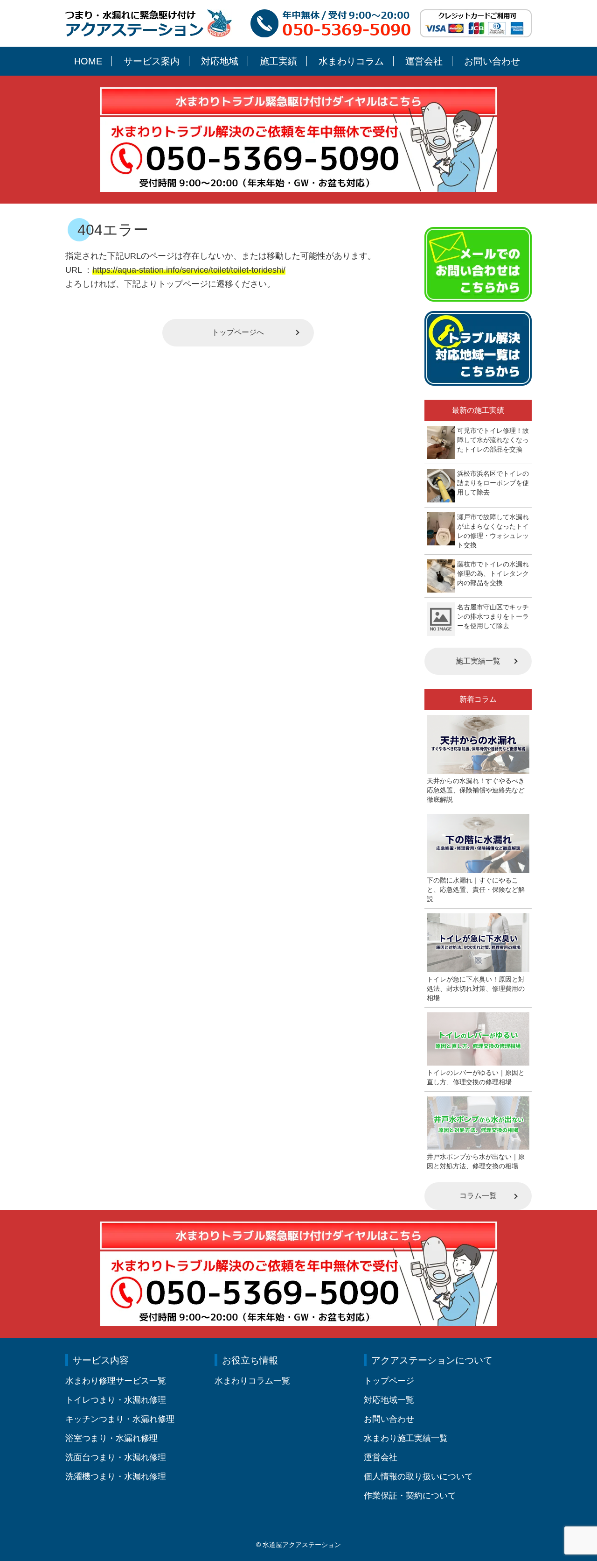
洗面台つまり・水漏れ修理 (115, 1457)
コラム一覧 (478, 1196)
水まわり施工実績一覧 (406, 1438)
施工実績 (278, 61)
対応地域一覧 (389, 1400)
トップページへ (238, 332)
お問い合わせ (492, 61)
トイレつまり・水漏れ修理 (115, 1400)
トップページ (389, 1380)
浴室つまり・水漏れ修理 (111, 1438)
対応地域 (219, 61)
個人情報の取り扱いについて (418, 1476)
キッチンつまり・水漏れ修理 (119, 1419)
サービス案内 (152, 61)
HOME (88, 61)
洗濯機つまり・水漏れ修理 (115, 1476)
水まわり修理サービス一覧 (115, 1380)
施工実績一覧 (478, 661)
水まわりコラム (351, 61)
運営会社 (424, 61)
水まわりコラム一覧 (252, 1380)
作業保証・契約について (410, 1495)
